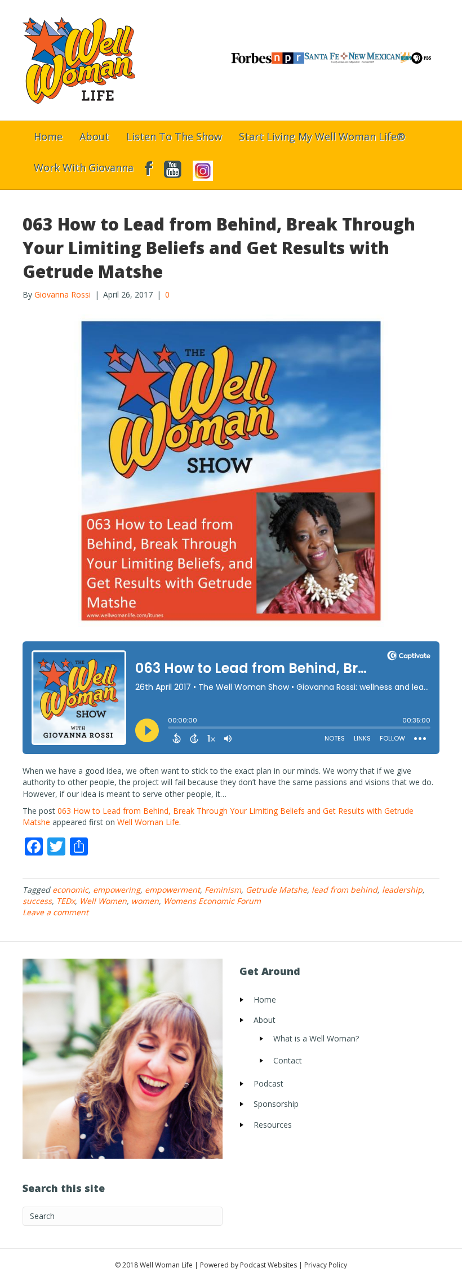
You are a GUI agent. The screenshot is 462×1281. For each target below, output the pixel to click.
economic (70, 889)
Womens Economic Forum (212, 901)
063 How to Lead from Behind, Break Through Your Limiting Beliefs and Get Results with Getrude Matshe (219, 247)
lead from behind (344, 889)
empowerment (172, 889)
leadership (402, 889)
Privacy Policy (325, 1265)
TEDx (65, 901)
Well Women (103, 901)
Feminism (223, 889)
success (37, 901)
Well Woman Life (148, 822)
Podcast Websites (268, 1265)
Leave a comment (55, 912)
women (145, 901)
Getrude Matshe (276, 889)
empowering (116, 889)
